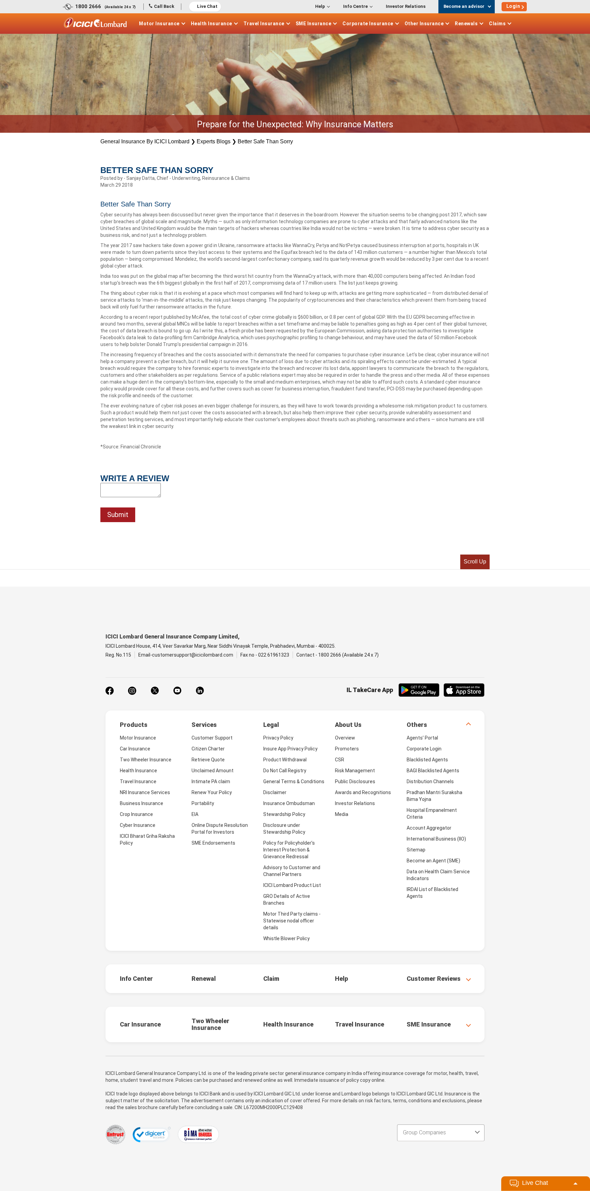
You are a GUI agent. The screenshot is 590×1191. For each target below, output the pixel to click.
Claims (497, 23)
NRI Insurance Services (145, 792)
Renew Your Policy (212, 792)
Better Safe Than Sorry (265, 141)
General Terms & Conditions (293, 781)
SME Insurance (314, 23)
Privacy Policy (278, 738)
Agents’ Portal (422, 738)
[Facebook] (110, 691)
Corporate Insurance (367, 23)
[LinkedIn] (200, 691)
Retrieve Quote (208, 759)
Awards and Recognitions (363, 792)
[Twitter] (155, 691)
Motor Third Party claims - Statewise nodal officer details (292, 920)
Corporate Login (424, 748)
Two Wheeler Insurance (145, 759)
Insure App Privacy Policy (290, 748)
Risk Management (355, 770)
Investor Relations (405, 6)
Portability (203, 803)
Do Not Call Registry (284, 770)
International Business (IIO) (436, 839)
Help (320, 6)
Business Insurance (141, 803)
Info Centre (355, 6)
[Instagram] (132, 691)
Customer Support (212, 738)
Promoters (347, 748)
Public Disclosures (355, 781)
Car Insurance (135, 748)
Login (513, 6)
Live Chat (207, 6)
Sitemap (416, 849)
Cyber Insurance (137, 825)
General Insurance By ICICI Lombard (144, 141)
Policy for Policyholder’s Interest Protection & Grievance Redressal (289, 849)
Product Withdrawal (285, 759)
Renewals (466, 23)
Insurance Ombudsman (289, 803)
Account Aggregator (429, 828)
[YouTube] (177, 691)
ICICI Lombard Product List (292, 885)
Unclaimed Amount (213, 770)
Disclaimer (274, 792)
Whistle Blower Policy (286, 938)
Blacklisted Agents (427, 759)
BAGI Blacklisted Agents (433, 770)
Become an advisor (464, 6)
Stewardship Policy (284, 814)
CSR (339, 759)
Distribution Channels (430, 781)
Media (341, 814)
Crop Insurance (136, 814)
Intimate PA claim (211, 781)
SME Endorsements (213, 843)
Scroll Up (475, 561)
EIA (195, 814)
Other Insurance (424, 23)
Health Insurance (211, 23)
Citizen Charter (208, 748)
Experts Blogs (213, 141)
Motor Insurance (159, 23)
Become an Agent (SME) (433, 860)
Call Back (164, 6)
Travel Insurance (263, 23)
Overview (345, 738)
